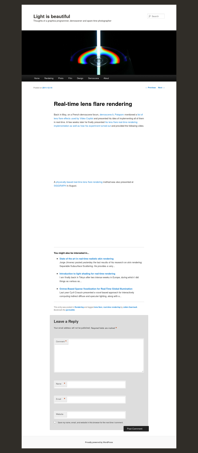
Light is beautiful (51, 16)
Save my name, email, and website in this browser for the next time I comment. (90, 422)
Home (36, 78)
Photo (60, 78)
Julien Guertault (130, 307)
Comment (61, 341)
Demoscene (93, 78)
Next (161, 87)
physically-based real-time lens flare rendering (79, 181)
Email (60, 399)
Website (59, 414)
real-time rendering (111, 307)
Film (70, 78)
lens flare (98, 307)
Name (60, 383)
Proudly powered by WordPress (99, 442)
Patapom (119, 114)
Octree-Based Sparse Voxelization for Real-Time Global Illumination (96, 288)
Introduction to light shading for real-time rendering (87, 273)
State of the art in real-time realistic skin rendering (87, 258)
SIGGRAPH (60, 185)
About (106, 78)
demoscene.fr (107, 114)
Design (80, 78)
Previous (151, 87)
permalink (70, 309)
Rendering (48, 78)
